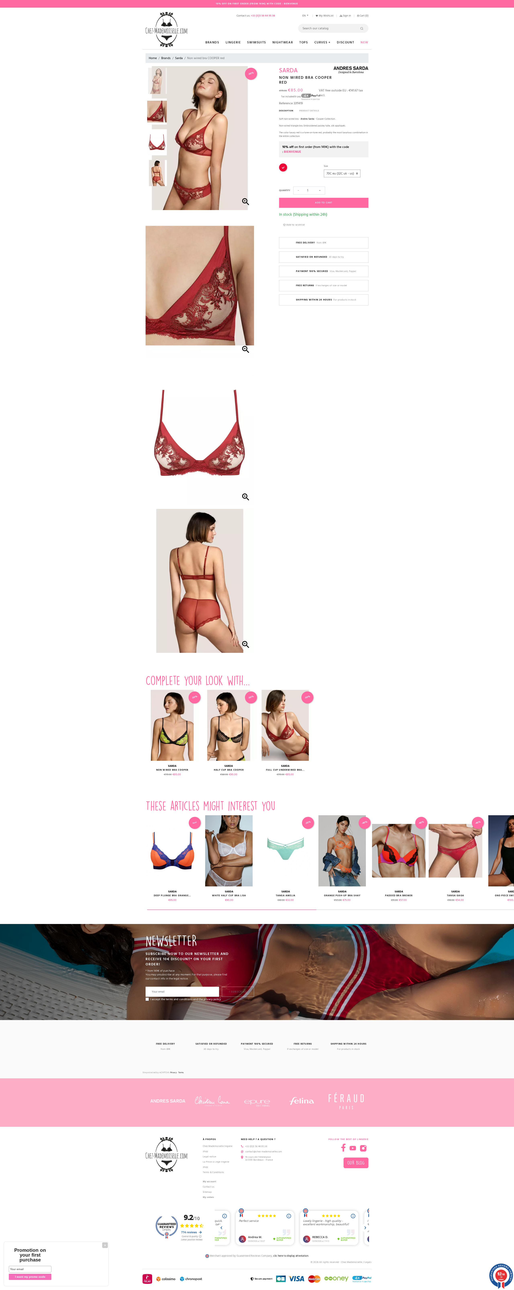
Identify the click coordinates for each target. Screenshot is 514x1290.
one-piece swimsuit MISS (59, 895)
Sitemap (207, 1192)
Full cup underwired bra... (285, 770)
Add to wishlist (295, 225)
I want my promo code (30, 1276)
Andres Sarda (307, 119)
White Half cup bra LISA (229, 895)
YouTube (353, 1148)
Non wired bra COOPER (172, 770)
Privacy (173, 1072)
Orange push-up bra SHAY (342, 895)
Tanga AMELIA (285, 895)
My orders (208, 1197)
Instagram (363, 1148)
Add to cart (323, 202)
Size (326, 166)
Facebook (343, 1148)
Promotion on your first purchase (30, 1255)
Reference (286, 103)
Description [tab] (286, 110)
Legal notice (209, 1156)
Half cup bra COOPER (229, 770)
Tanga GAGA (455, 895)
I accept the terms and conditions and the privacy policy (185, 999)
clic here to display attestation (290, 1256)
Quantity (284, 190)
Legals (367, 1262)
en (304, 16)
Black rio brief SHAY (116, 895)
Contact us (208, 1186)
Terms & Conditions (213, 1172)
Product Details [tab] (309, 110)
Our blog (356, 1163)
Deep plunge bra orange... (172, 895)
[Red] (283, 170)
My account (209, 1181)
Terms (181, 1072)
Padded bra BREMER (399, 895)
